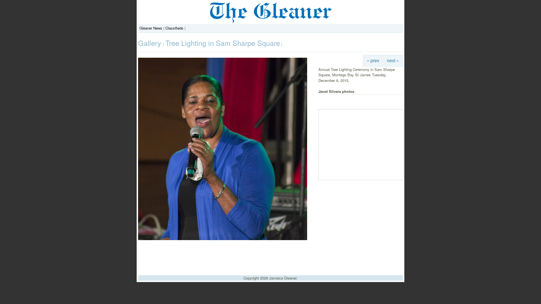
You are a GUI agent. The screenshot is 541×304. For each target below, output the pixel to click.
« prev (373, 60)
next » (393, 60)
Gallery (150, 43)
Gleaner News (150, 28)
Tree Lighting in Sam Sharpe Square (222, 43)
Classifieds (174, 28)
